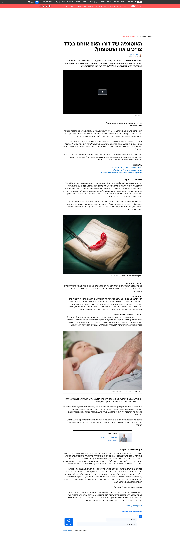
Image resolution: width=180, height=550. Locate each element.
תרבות (109, 2)
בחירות (116, 2)
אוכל (91, 2)
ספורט (123, 2)
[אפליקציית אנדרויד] (49, 6)
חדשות (130, 2)
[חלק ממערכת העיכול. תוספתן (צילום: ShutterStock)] (102, 246)
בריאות (85, 2)
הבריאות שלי (117, 6)
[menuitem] (129, 2)
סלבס (103, 2)
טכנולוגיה (70, 2)
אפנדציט (128, 506)
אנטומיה (134, 506)
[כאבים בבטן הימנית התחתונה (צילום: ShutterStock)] (102, 362)
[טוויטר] (43, 6)
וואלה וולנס (91, 6)
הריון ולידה (99, 6)
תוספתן (139, 506)
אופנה (63, 2)
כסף (97, 2)
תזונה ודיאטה (108, 6)
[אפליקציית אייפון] (46, 6)
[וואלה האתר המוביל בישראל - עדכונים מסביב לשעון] (138, 2)
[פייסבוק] (40, 6)
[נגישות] (3, 2)
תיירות (78, 2)
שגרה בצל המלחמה (80, 6)
